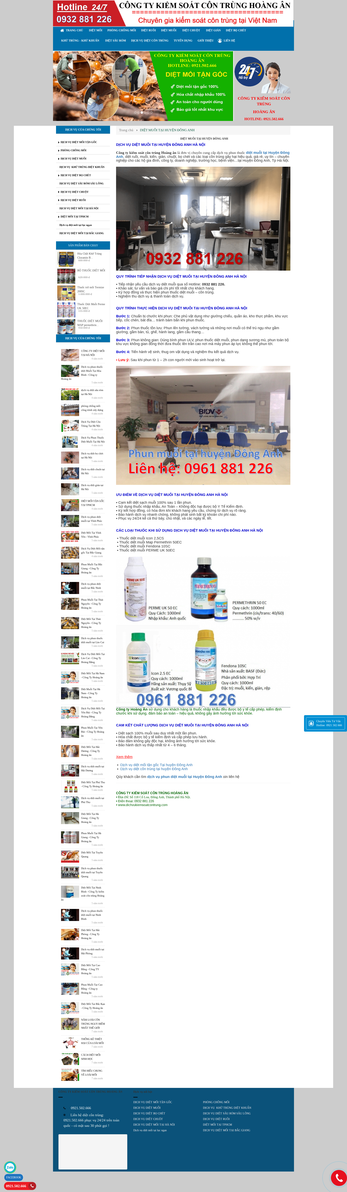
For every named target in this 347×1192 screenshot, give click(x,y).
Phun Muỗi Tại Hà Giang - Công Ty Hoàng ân (91, 837)
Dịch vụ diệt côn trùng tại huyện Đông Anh (154, 769)
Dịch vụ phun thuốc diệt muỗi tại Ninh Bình (92, 914)
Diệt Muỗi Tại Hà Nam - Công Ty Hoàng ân (90, 693)
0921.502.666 (16, 1186)
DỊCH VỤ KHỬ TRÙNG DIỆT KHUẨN (227, 1107)
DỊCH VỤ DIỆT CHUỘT (148, 1119)
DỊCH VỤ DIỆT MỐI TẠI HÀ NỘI (154, 1124)
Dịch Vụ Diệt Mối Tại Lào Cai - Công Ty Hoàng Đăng (93, 658)
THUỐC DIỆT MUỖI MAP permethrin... (90, 323)
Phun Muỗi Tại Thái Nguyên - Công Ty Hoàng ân (92, 603)
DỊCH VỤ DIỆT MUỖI (147, 1107)
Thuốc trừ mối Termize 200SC (90, 289)
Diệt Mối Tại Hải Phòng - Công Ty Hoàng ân (90, 934)
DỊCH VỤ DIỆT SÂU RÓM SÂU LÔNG (227, 1113)
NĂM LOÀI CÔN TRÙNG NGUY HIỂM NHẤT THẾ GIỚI (93, 1023)
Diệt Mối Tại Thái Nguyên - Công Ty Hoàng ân (91, 622)
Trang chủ (126, 130)
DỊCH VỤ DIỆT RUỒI (216, 1119)
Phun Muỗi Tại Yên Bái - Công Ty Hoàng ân (92, 731)
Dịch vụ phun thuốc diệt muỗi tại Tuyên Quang (92, 872)
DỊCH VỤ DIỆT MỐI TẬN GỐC (152, 1102)
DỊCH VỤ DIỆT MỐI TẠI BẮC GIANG (226, 1130)
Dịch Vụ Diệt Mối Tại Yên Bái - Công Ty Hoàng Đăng (93, 712)
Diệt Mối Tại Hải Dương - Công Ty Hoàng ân (90, 750)
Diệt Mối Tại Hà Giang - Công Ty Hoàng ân (90, 817)
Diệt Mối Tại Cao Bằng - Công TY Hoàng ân (90, 969)
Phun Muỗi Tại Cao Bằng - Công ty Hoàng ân (92, 988)
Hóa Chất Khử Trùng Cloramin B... (89, 255)
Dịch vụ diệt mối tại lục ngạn (150, 1130)
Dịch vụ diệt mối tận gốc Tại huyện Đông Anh (156, 765)
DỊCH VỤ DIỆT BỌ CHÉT (149, 1113)
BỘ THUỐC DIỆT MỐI (91, 270)
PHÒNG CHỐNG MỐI (216, 1102)
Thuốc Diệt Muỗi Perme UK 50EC (91, 306)
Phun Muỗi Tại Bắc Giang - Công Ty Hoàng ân (91, 568)
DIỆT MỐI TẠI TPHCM (217, 1124)
